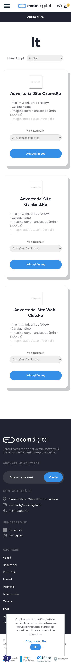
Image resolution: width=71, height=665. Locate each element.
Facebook (15, 530)
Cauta (53, 477)
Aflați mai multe (35, 641)
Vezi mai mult (35, 131)
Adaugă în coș (35, 153)
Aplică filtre (35, 17)
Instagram (16, 535)
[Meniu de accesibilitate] (7, 657)
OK (36, 647)
